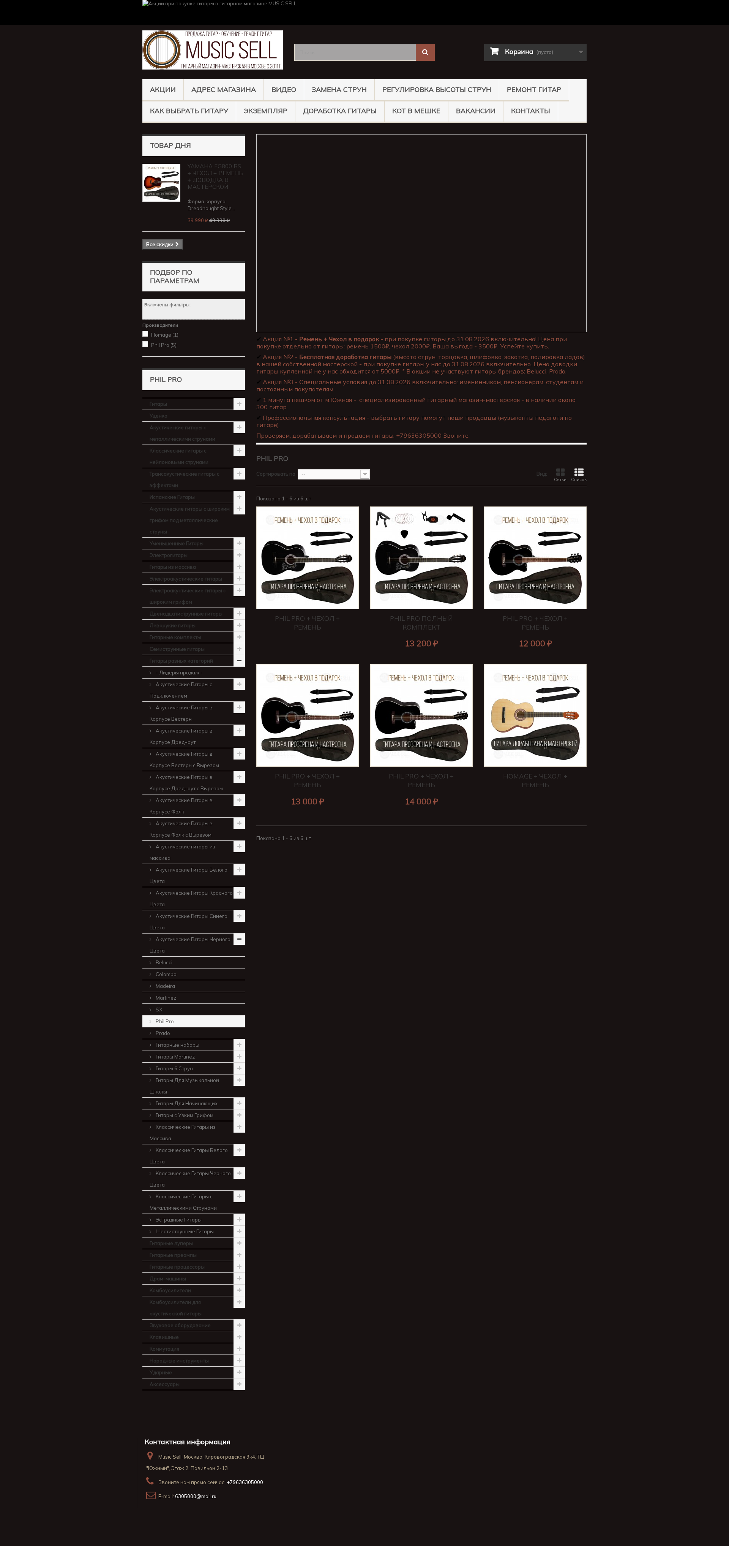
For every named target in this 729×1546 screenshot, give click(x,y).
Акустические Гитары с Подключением (181, 690)
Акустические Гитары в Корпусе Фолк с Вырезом (181, 829)
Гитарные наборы (177, 1045)
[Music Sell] (212, 50)
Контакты (530, 110)
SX (158, 1009)
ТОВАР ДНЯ (170, 145)
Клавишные (164, 1337)
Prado (162, 1033)
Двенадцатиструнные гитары (186, 614)
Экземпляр (265, 110)
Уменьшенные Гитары (177, 543)
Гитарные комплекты (175, 637)
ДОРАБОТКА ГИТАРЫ (340, 110)
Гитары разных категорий (181, 661)
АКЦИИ (163, 89)
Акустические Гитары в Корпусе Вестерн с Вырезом (184, 759)
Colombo (166, 974)
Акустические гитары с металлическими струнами (182, 433)
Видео (283, 89)
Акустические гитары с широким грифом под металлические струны (190, 520)
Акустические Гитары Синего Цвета (188, 921)
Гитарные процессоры (177, 1267)
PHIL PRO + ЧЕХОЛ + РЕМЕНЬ (307, 622)
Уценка (158, 416)
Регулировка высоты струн (436, 89)
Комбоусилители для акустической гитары (176, 1308)
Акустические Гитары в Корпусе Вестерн (181, 713)
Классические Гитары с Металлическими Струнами (183, 1202)
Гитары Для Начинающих (186, 1103)
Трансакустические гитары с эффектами (184, 479)
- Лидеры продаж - (179, 672)
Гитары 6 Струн (174, 1068)
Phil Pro (164, 345)
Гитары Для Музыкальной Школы (184, 1086)
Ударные (161, 1372)
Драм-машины (168, 1278)
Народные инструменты (179, 1361)
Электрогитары (169, 555)
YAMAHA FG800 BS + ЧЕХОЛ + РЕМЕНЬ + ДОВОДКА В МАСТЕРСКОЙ (215, 176)
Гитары (158, 404)
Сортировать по (275, 474)
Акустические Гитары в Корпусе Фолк (181, 806)
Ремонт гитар (534, 89)
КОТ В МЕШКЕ (416, 110)
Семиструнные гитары (177, 649)
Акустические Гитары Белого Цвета (188, 875)
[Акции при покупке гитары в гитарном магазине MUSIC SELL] (364, 12)
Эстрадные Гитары (178, 1220)
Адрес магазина (223, 89)
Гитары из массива (173, 567)
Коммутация (164, 1349)
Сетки (560, 479)
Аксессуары (165, 1384)
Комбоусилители (170, 1290)
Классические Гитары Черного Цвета (190, 1179)
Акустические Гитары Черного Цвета (190, 945)
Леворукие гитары (173, 625)
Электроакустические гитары (186, 579)
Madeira (165, 986)
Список (579, 479)
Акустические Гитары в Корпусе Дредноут (181, 736)
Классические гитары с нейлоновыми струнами (179, 456)
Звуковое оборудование (180, 1325)
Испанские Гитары (172, 497)
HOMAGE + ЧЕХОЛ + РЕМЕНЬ (535, 780)
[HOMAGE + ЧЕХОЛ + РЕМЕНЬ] (535, 715)
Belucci (163, 962)
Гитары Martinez (175, 1057)
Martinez (165, 998)
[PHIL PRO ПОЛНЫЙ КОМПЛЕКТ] (421, 557)
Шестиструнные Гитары (184, 1231)
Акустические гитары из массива (182, 852)
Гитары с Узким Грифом (184, 1115)
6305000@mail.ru (195, 1496)
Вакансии (475, 110)
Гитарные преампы (173, 1255)
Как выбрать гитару (189, 110)
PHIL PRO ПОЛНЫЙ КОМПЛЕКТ (421, 622)
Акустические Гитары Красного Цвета (191, 898)
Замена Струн (339, 89)
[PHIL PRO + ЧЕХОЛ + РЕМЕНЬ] (307, 557)
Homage (164, 335)
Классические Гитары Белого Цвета (189, 1156)
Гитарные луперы (171, 1243)
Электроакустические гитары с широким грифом (188, 596)
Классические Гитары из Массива (183, 1132)
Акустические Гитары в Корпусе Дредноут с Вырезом (186, 782)
